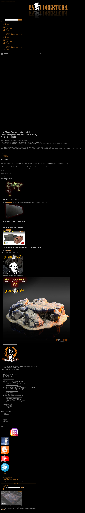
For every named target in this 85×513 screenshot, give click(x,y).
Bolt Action (22, 153)
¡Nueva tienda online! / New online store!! (12, 367)
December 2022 (6, 413)
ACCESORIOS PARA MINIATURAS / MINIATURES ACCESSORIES (19, 387)
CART (4, 27)
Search (19, 19)
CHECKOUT (9, 28)
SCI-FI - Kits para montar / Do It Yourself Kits (15, 383)
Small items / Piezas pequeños (12, 391)
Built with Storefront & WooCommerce (28, 483)
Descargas (5, 474)
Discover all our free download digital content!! (13, 275)
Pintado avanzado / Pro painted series (13, 386)
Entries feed (5, 421)
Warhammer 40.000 (61, 153)
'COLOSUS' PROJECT (8, 376)
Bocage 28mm (9, 406)
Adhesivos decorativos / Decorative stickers (15, 389)
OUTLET (6, 53)
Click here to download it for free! (10, 344)
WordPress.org (6, 423)
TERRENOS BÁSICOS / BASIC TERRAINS (13, 395)
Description (5, 155)
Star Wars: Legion (52, 153)
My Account (5, 485)
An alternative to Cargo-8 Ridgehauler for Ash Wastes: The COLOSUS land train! (20, 366)
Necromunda (45, 153)
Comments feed (6, 422)
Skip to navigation (4, 1)
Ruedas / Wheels (9, 392)
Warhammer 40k (69, 153)
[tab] (43, 155)
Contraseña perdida (7, 478)
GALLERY (5, 29)
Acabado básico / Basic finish (12, 385)
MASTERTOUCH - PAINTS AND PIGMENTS (13, 381)
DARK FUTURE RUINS (8, 379)
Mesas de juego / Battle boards (12, 398)
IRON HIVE (6, 380)
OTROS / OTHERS (7, 408)
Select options (9, 202)
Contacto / (10, 33)
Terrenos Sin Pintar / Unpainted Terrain (14, 397)
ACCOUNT (5, 26)
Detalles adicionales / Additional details (14, 401)
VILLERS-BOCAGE (7, 404)
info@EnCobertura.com (13, 252)
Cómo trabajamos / (13, 32)
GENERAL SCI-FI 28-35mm (9, 382)
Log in (4, 420)
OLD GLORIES (9, 153)
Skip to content (11, 1)
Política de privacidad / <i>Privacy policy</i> (10, 483)
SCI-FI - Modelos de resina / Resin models (15, 388)
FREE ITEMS (6, 375)
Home (4, 23)
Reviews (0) (5, 156)
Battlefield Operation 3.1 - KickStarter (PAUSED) (16, 403)
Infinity (36, 153)
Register (5, 419)
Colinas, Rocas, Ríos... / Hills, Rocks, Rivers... (15, 400)
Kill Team (40, 153)
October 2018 (6, 414)
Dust (27, 153)
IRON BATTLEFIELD (8, 394)
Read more (8, 230)
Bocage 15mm (9, 405)
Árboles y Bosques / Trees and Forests (14, 399)
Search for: (3, 19)
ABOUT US (6, 30)
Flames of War (31, 153)
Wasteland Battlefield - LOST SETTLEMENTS (13, 373)
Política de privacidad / (14, 34)
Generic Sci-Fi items (7, 377)
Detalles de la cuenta (7, 477)
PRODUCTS (6, 24)
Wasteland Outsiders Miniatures (9, 374)
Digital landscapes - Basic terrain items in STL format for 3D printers (17, 371)
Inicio (4, 473)
